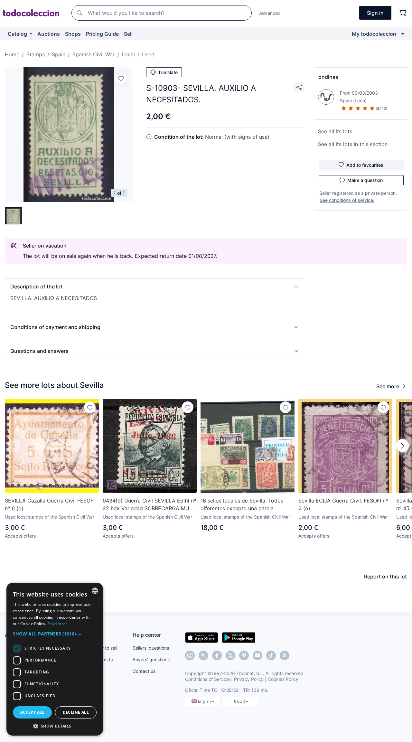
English (205, 701)
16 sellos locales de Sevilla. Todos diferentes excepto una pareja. (242, 504)
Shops (73, 34)
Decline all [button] (76, 712)
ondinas (328, 77)
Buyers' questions (151, 659)
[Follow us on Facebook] (217, 655)
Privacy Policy (249, 679)
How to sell (105, 648)
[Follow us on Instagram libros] (203, 655)
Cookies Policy (283, 679)
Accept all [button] (32, 712)
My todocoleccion (374, 34)
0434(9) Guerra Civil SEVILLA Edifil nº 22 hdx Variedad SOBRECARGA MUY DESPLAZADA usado (149, 504)
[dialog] (54, 659)
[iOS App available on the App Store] (201, 637)
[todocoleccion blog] (284, 655)
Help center (147, 635)
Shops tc (103, 659)
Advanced (270, 13)
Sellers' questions (151, 648)
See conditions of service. (347, 200)
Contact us (144, 671)
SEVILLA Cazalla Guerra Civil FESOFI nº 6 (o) (50, 504)
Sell (128, 34)
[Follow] (121, 78)
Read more (57, 623)
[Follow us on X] (230, 655)
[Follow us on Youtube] (257, 655)
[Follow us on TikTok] (271, 655)
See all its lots (335, 131)
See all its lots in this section (353, 144)
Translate (168, 72)
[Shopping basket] (403, 13)
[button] (154, 286)
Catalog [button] (18, 34)
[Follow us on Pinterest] (244, 655)
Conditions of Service (207, 679)
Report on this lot (385, 576)
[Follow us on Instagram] (190, 655)
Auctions (48, 34)
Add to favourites (364, 165)
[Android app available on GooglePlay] (238, 637)
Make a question (365, 180)
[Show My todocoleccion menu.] (403, 33)
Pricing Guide (102, 34)
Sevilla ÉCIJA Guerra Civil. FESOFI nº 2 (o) (343, 504)
